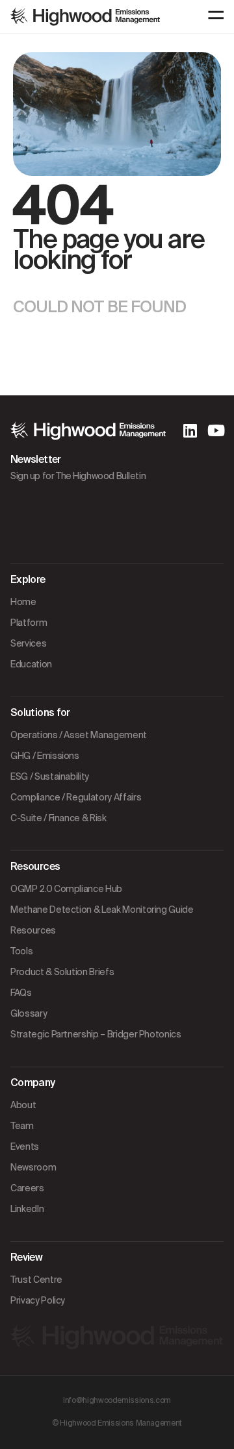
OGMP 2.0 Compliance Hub (66, 889)
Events (24, 1146)
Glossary (28, 1013)
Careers (27, 1188)
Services (28, 643)
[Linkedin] (190, 430)
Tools (21, 951)
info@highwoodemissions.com (117, 1400)
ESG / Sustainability (49, 776)
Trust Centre (36, 1279)
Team (22, 1126)
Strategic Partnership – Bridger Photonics (95, 1034)
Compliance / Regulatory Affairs (75, 797)
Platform (28, 622)
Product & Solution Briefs (62, 972)
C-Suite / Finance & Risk (58, 818)
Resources (33, 930)
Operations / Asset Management (78, 735)
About (23, 1105)
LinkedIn (27, 1209)
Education (31, 664)
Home (23, 602)
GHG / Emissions (44, 756)
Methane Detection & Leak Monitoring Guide (102, 909)
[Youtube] (216, 430)
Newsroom (33, 1167)
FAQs (21, 992)
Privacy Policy (37, 1300)
